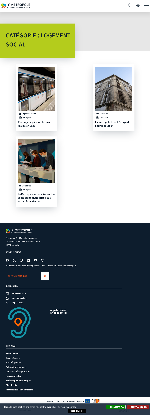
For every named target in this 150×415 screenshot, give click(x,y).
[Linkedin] (28, 260)
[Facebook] (7, 260)
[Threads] (42, 260)
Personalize (75, 411)
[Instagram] (21, 260)
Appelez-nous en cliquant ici (58, 311)
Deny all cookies (139, 407)
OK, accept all (116, 407)
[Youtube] (35, 260)
